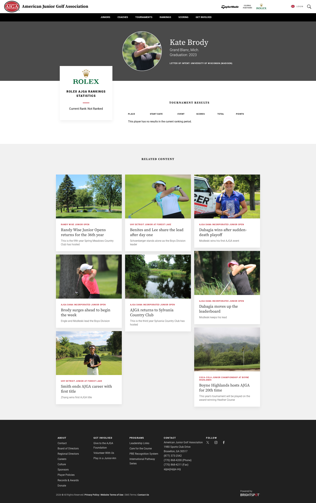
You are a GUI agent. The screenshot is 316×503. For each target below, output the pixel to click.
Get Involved (203, 17)
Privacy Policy (91, 494)
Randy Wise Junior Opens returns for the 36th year (83, 232)
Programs (137, 438)
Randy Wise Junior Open (75, 224)
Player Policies (66, 474)
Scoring (183, 17)
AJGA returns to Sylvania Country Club (151, 313)
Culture (62, 464)
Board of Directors (68, 448)
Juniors (105, 17)
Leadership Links (139, 443)
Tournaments (143, 17)
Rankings (165, 17)
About (62, 438)
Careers (62, 459)
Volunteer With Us (103, 452)
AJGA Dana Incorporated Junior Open (221, 224)
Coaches (123, 17)
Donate (62, 485)
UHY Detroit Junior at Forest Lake (150, 224)
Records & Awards (68, 480)
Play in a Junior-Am (104, 458)
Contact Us (143, 494)
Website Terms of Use (112, 494)
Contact (62, 443)
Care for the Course (141, 448)
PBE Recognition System (144, 453)
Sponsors (63, 469)
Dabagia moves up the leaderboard (218, 309)
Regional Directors (68, 453)
